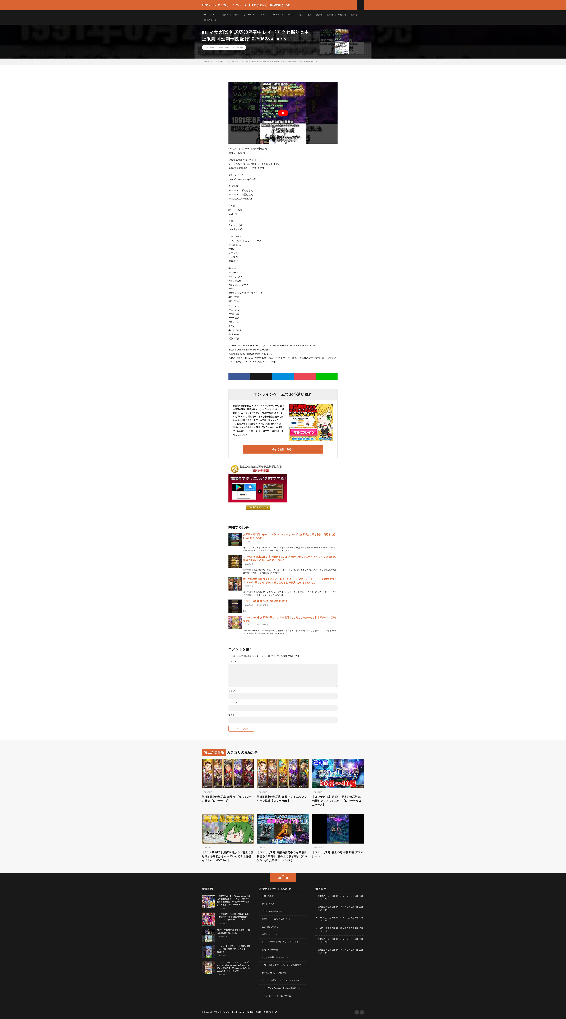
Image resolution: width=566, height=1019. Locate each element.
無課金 (319, 15)
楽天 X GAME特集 (270, 950)
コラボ (236, 15)
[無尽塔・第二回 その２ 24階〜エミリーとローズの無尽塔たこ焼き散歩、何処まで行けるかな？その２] (235, 539)
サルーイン (248, 15)
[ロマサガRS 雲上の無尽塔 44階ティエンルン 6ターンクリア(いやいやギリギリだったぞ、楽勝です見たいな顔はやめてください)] (235, 561)
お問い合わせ (268, 896)
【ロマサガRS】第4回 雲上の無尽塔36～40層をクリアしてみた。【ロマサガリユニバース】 (338, 801)
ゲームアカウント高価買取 (274, 973)
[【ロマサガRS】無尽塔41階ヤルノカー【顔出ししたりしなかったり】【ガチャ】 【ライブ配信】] (235, 622)
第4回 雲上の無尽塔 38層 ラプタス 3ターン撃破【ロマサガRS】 (227, 799)
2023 (320, 928)
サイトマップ (268, 904)
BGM (215, 15)
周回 (301, 15)
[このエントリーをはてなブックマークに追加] (283, 376)
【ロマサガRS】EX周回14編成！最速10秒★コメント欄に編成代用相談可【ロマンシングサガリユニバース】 (233, 917)
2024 (320, 918)
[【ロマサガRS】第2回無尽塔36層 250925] (235, 606)
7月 (348, 896)
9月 (356, 907)
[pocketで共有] (305, 376)
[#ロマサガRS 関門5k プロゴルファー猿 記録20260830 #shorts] (208, 935)
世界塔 (354, 15)
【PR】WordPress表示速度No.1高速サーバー (282, 988)
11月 (320, 910)
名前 (231, 691)
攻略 (310, 15)
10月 (361, 907)
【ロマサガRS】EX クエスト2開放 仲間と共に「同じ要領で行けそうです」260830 (233, 949)
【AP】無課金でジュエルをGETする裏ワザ (281, 965)
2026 (320, 896)
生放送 (330, 15)
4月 (337, 896)
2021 (320, 950)
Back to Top (283, 878)
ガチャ (225, 15)
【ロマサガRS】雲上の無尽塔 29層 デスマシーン (337, 854)
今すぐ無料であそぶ (283, 449)
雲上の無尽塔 (210, 20)
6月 (345, 896)
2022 (320, 939)
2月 (329, 896)
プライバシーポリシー (272, 911)
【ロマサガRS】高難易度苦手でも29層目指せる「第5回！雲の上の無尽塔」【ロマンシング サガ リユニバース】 (282, 856)
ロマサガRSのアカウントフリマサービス (283, 980)
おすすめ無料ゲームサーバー (275, 957)
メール (232, 703)
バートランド (277, 15)
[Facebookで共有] (239, 376)
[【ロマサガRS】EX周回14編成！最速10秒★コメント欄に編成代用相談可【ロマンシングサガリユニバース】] (208, 919)
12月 (325, 910)
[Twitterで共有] (261, 376)
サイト (231, 715)
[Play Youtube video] (283, 113)
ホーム (205, 15)
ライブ (291, 15)
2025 (320, 907)
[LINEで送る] (327, 376)
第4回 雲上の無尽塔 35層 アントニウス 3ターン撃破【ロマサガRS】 (282, 799)
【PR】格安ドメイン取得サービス (277, 996)
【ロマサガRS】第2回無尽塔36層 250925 (265, 601)
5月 (341, 896)
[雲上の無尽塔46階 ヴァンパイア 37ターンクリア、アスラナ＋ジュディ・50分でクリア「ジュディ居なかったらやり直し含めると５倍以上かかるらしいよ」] (235, 584)
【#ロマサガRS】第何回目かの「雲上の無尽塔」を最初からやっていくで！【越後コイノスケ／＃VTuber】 (228, 856)
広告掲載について (270, 927)
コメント (232, 661)
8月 (352, 896)
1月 (325, 896)
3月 (333, 896)
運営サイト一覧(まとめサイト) (276, 919)
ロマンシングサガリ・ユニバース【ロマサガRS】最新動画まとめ (248, 1012)
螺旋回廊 (342, 15)
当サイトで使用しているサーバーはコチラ (281, 942)
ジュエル (262, 15)
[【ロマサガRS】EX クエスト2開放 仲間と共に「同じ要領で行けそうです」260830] (208, 951)
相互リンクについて (271, 934)
